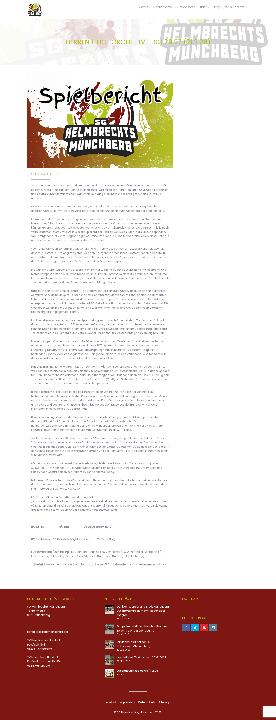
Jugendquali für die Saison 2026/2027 (141, 657)
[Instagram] (213, 627)
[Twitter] (195, 627)
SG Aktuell (143, 7)
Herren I (61, 173)
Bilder (203, 7)
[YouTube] (204, 627)
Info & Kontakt (234, 7)
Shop (216, 7)
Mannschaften (163, 7)
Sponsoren (187, 7)
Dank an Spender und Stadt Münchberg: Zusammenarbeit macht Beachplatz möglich (143, 611)
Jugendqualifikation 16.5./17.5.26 (137, 671)
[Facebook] (186, 627)
